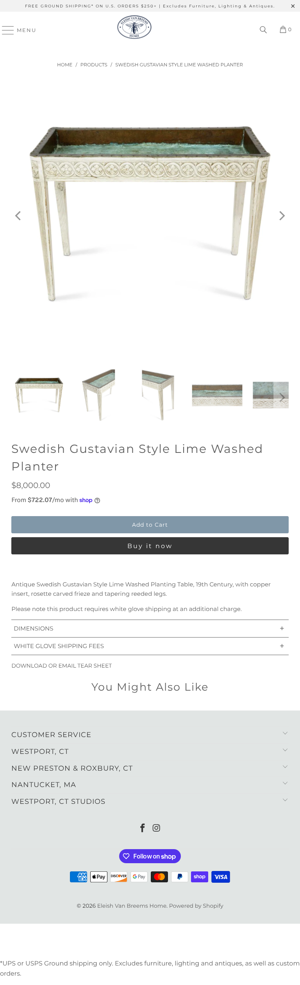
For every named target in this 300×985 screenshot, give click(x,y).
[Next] (281, 216)
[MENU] (4, 30)
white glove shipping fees (149, 646)
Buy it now (150, 546)
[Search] (263, 30)
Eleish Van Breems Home (131, 905)
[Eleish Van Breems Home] (134, 30)
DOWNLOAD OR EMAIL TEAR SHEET (61, 665)
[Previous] (19, 216)
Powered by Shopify (196, 905)
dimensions (149, 628)
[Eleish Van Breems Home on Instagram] (156, 828)
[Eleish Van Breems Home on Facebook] (142, 828)
